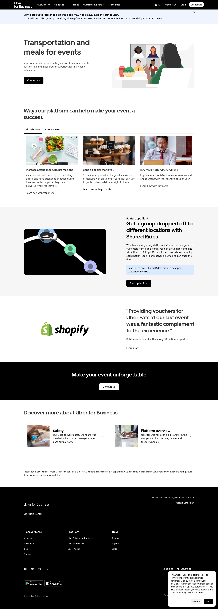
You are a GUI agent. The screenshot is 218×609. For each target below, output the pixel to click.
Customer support (92, 5)
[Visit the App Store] (53, 583)
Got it (208, 601)
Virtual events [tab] (33, 129)
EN (159, 5)
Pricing (75, 5)
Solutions (59, 5)
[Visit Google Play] (33, 584)
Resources (115, 5)
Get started (196, 5)
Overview (41, 5)
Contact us (170, 5)
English (170, 569)
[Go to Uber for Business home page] (23, 5)
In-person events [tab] (53, 129)
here (201, 592)
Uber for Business (37, 504)
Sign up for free (138, 283)
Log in (183, 5)
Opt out (197, 601)
